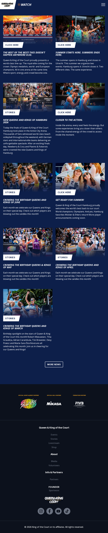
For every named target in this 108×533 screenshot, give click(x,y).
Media (54, 461)
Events (54, 434)
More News (54, 364)
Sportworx (54, 490)
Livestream (54, 443)
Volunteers (54, 465)
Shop (54, 447)
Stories (54, 438)
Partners (54, 479)
